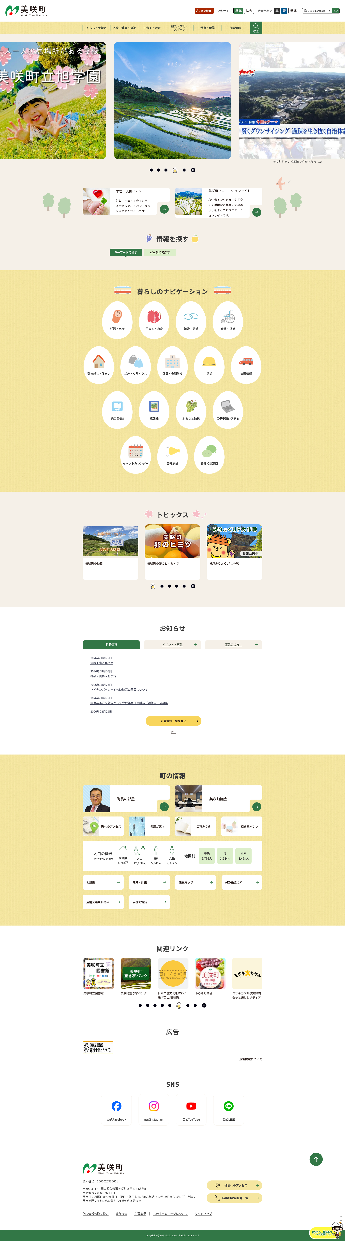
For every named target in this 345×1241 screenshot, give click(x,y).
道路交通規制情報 (97, 902)
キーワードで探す (125, 252)
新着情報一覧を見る (174, 721)
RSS (173, 732)
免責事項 (140, 1213)
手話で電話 (140, 902)
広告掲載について (250, 1059)
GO (336, 10)
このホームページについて (170, 1213)
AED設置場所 (233, 882)
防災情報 (206, 11)
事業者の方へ (233, 644)
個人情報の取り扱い (96, 1213)
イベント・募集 (172, 644)
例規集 (90, 882)
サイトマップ (203, 1213)
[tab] (151, 170)
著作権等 (121, 1213)
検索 (256, 31)
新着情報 (111, 644)
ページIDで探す (160, 252)
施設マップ (186, 882)
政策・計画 (140, 882)
